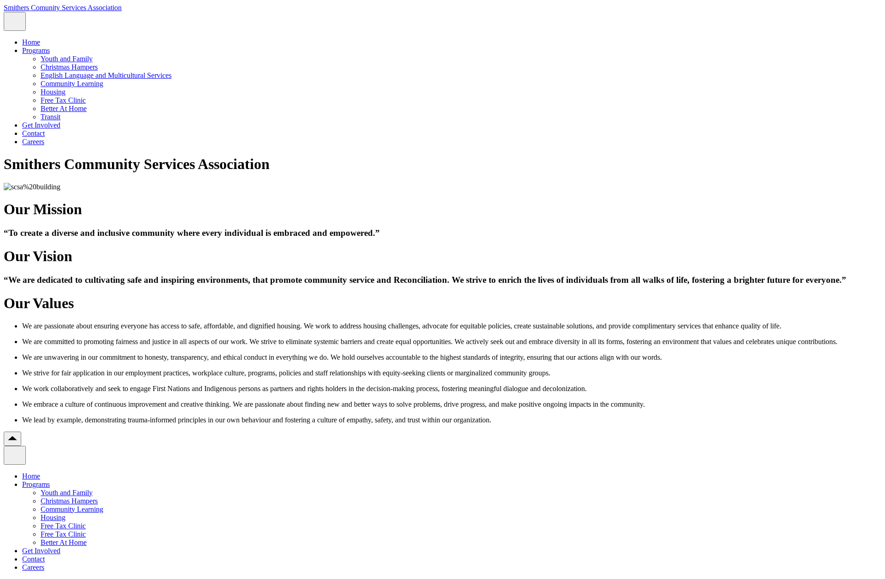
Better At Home (64, 108)
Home (31, 42)
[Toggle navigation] (15, 21)
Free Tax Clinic (63, 100)
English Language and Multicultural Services (106, 75)
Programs (36, 50)
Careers (33, 142)
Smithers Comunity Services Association (63, 8)
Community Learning (72, 84)
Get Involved (41, 125)
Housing (53, 92)
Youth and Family (67, 59)
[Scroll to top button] (12, 439)
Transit (50, 117)
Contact (33, 133)
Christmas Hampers (69, 67)
